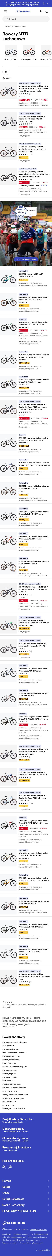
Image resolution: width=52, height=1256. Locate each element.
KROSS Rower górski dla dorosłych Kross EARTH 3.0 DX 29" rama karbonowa (34, 324)
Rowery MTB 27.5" (29, 59)
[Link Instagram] (10, 1167)
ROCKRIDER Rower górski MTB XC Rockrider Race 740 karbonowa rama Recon (33, 797)
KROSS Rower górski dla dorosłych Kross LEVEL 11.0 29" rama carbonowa (34, 670)
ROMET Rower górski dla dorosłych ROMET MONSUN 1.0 (34, 902)
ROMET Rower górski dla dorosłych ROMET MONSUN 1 (34, 694)
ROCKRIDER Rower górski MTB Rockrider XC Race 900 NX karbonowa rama (32, 118)
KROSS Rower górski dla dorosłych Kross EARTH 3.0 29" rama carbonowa (34, 299)
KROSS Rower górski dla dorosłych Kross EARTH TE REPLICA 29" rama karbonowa (34, 822)
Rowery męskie (9, 1074)
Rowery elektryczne (11, 1056)
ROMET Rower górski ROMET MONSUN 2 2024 (31, 275)
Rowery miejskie (9, 1077)
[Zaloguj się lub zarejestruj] (41, 11)
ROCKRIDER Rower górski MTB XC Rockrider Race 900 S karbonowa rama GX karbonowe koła (33, 88)
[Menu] (5, 11)
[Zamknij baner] (48, 3)
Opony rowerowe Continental (15, 1095)
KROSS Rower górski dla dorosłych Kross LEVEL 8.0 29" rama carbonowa (34, 951)
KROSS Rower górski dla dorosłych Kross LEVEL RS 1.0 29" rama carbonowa (34, 926)
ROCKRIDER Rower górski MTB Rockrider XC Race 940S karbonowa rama (35, 976)
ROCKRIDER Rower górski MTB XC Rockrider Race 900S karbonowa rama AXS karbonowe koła (33, 406)
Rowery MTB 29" (11, 59)
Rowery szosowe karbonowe (14, 1042)
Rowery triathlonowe (11, 1060)
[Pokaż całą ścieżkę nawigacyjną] (3, 26)
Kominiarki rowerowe (11, 1084)
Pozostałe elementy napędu (14, 1067)
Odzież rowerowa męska (13, 1098)
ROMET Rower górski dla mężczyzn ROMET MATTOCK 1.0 (34, 487)
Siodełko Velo (8, 1105)
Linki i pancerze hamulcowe (14, 1053)
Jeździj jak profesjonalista (26, 259)
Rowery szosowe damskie (13, 1109)
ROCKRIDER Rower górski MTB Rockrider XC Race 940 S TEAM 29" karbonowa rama (34, 622)
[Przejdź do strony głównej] (23, 11)
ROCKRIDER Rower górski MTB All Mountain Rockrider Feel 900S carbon (33, 645)
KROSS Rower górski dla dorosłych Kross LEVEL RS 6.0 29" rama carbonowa (34, 514)
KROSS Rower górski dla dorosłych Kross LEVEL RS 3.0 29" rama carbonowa (34, 440)
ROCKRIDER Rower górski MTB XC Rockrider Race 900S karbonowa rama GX (33, 589)
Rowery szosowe (9, 1070)
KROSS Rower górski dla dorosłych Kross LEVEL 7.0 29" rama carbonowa (34, 464)
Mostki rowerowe (9, 1091)
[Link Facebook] (4, 1167)
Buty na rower (8, 1081)
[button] (41, 103)
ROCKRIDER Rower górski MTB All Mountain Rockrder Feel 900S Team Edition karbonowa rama (34, 174)
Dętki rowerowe (9, 1102)
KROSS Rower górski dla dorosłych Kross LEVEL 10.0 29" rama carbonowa (34, 538)
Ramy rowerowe (9, 1063)
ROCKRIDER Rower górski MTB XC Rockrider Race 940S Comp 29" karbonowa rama (33, 751)
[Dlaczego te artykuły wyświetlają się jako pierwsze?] (3, 78)
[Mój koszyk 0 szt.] (47, 11)
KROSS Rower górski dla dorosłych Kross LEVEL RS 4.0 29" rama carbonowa (34, 357)
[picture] (8, 90)
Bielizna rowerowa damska (14, 1088)
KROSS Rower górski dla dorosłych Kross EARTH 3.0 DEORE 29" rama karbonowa (34, 719)
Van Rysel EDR (8, 1046)
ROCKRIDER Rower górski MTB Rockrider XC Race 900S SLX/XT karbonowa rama (33, 149)
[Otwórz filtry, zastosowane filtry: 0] (5, 72)
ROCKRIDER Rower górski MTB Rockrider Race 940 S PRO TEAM (33, 773)
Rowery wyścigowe (10, 1049)
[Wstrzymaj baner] (44, 3)
